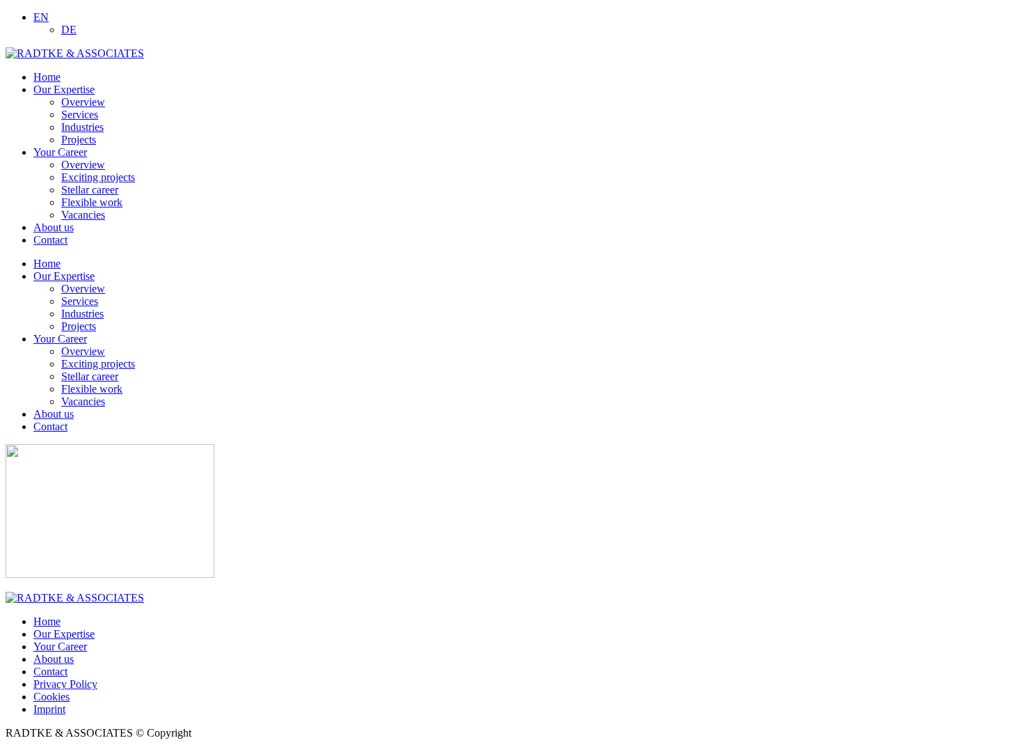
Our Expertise (64, 276)
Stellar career (89, 376)
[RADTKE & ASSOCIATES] (75, 53)
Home (47, 263)
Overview (83, 289)
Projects (78, 326)
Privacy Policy (65, 684)
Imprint (49, 709)
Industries (82, 314)
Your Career (60, 339)
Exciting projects (98, 364)
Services (79, 301)
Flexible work (91, 389)
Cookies (51, 697)
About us (53, 414)
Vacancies (83, 401)
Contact (50, 426)
